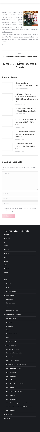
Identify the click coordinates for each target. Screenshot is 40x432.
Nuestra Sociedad (9, 295)
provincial (7, 238)
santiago (6, 245)
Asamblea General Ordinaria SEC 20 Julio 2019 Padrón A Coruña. (26, 110)
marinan (6, 249)
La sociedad (9, 299)
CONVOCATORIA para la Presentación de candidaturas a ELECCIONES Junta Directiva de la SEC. (26, 97)
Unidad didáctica (11, 341)
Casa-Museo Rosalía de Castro (15, 384)
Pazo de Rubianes (11, 380)
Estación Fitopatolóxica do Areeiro (16, 364)
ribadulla (6, 253)
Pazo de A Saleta (11, 372)
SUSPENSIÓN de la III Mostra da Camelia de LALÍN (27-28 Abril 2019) (26, 122)
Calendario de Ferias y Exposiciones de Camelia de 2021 (26, 84)
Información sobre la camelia (12, 314)
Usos (7, 337)
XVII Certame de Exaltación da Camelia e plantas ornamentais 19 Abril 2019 (26, 134)
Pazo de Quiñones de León (14, 353)
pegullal (6, 234)
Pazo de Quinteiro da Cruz (13, 368)
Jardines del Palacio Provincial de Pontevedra (19, 407)
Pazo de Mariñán (11, 395)
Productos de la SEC (12, 310)
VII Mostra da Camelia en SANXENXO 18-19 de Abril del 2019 (25, 146)
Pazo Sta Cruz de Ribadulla (14, 391)
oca (5, 257)
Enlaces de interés (11, 291)
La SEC (8, 284)
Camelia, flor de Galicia (12, 349)
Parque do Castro (11, 357)
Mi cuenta (7, 418)
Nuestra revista (10, 303)
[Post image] (7, 86)
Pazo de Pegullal (11, 410)
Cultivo (8, 330)
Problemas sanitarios (12, 334)
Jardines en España (10, 345)
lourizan (6, 269)
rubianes (6, 265)
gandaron (7, 242)
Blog (7, 287)
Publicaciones (8, 414)
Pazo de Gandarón (11, 399)
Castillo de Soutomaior (12, 360)
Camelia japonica (11, 318)
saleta (6, 272)
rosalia (6, 261)
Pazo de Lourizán (11, 376)
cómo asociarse (10, 307)
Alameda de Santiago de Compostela (16, 403)
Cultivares (9, 322)
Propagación (9, 326)
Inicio (5, 280)
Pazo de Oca (10, 387)
